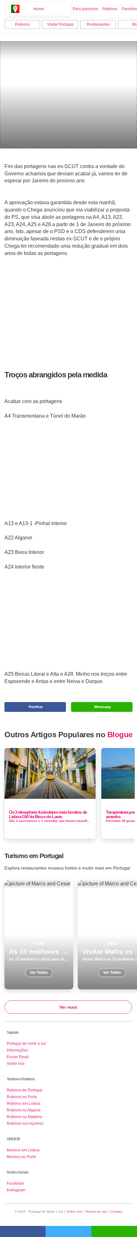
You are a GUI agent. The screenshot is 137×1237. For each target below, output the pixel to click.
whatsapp (114, 1231)
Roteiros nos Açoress (25, 1123)
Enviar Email (18, 1057)
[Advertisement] (68, 305)
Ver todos (38, 934)
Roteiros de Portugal (24, 1090)
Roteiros (110, 9)
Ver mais (68, 1007)
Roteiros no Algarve (24, 1110)
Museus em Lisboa (23, 1150)
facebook (23, 1231)
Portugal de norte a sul (26, 1043)
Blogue (120, 735)
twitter (68, 1231)
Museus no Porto (21, 1157)
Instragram (16, 1190)
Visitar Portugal (60, 24)
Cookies (116, 1211)
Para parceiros (85, 9)
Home (38, 9)
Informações (17, 1050)
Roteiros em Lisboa (23, 1103)
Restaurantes (98, 24)
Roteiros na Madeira (24, 1117)
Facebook (15, 1183)
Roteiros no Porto (22, 1097)
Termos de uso (96, 1211)
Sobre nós (16, 1063)
